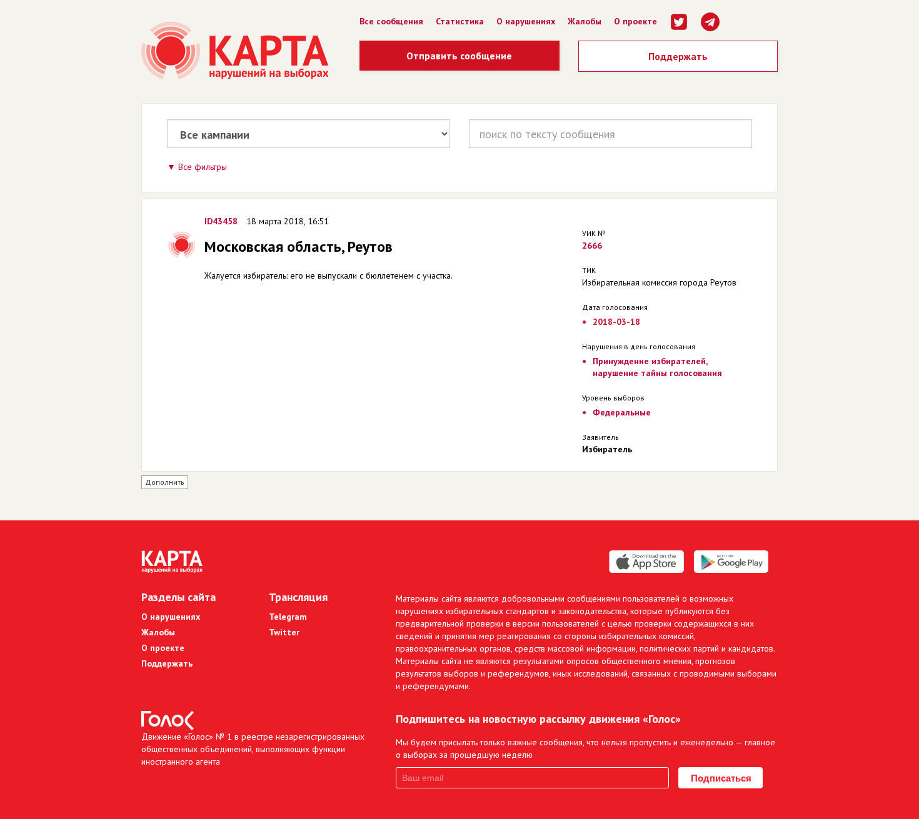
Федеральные (622, 412)
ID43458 (221, 221)
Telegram (288, 616)
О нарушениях (525, 21)
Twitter (284, 632)
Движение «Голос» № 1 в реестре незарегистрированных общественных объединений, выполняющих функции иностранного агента (252, 749)
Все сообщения (391, 21)
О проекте (635, 21)
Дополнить (164, 482)
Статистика (460, 21)
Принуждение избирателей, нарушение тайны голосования (657, 367)
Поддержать (678, 56)
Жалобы (584, 21)
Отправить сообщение (459, 55)
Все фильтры (202, 166)
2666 (592, 245)
